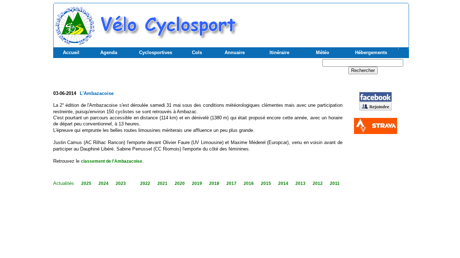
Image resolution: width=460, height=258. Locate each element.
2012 (318, 183)
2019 (197, 183)
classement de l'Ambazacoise (111, 161)
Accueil (71, 52)
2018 (214, 183)
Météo (322, 52)
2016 (249, 183)
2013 (300, 183)
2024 (103, 183)
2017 (231, 183)
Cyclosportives (155, 52)
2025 (86, 183)
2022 (145, 183)
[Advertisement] (323, 22)
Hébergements (371, 52)
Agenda (108, 52)
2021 (162, 183)
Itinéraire (279, 52)
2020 (180, 183)
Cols (197, 52)
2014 (283, 183)
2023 (121, 183)
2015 (266, 183)
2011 (335, 183)
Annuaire (235, 52)
